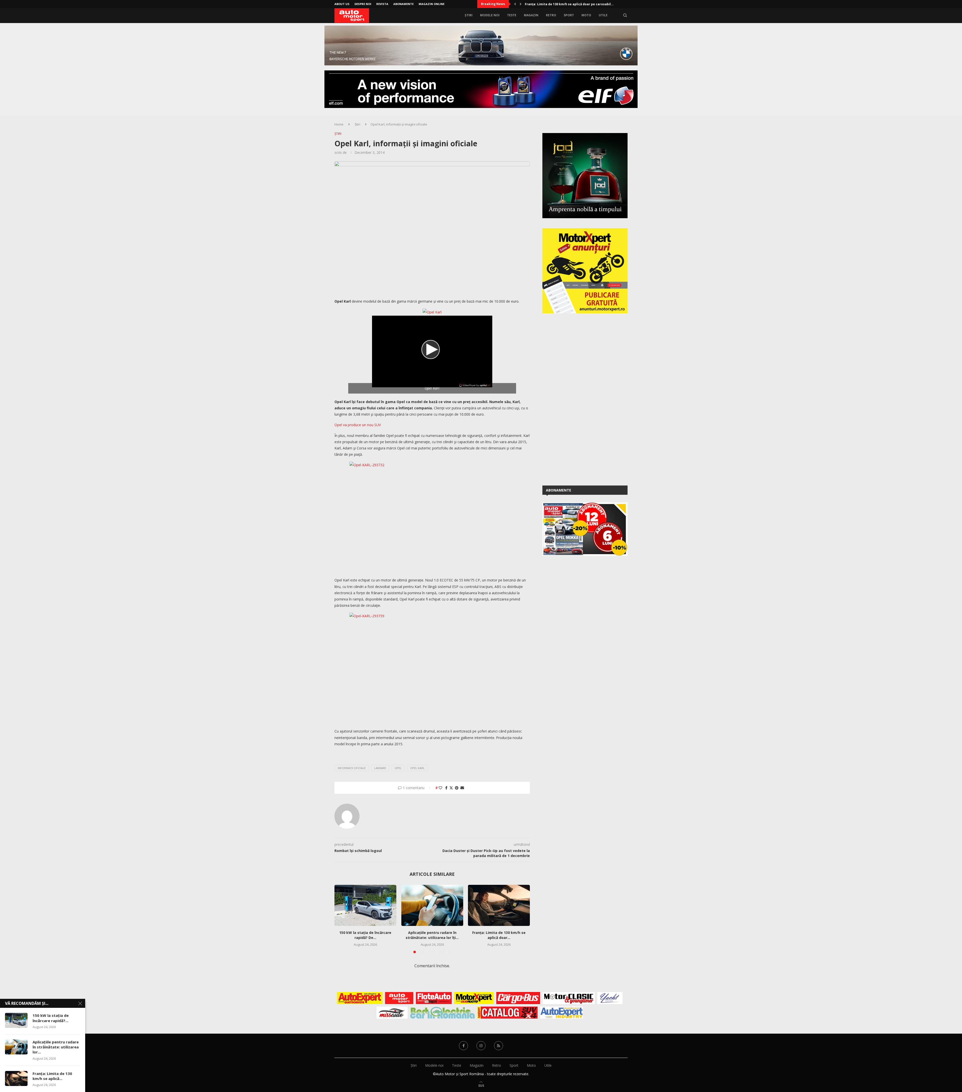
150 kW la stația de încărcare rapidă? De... (365, 935)
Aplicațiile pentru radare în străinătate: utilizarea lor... (56, 1047)
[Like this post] (440, 787)
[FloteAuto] (434, 998)
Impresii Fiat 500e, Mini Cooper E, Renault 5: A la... (564, 4)
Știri (468, 15)
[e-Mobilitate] (442, 1013)
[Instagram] (481, 1045)
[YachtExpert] (610, 998)
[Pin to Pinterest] (456, 787)
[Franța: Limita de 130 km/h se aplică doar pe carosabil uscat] (499, 905)
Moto (586, 15)
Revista (382, 4)
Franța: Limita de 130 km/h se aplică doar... (499, 935)
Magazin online (431, 4)
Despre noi (362, 4)
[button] (515, 4)
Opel (398, 768)
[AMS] (399, 998)
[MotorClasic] (569, 998)
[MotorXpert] (474, 998)
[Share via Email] (462, 787)
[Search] (625, 15)
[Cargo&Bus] (518, 998)
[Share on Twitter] (451, 787)
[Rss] (498, 1045)
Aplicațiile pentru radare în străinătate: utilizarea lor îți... (432, 935)
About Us (341, 4)
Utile (603, 15)
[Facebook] (463, 1045)
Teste (511, 15)
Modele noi (490, 15)
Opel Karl (417, 768)
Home (338, 124)
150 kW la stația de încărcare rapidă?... (51, 1018)
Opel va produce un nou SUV (357, 424)
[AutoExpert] (360, 998)
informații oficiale (352, 768)
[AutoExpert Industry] (561, 1013)
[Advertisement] (580, 398)
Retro (551, 15)
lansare (380, 768)
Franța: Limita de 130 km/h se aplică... (52, 1076)
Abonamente (403, 4)
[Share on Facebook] (446, 787)
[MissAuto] (392, 1013)
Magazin (531, 15)
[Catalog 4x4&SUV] (507, 1013)
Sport (569, 15)
